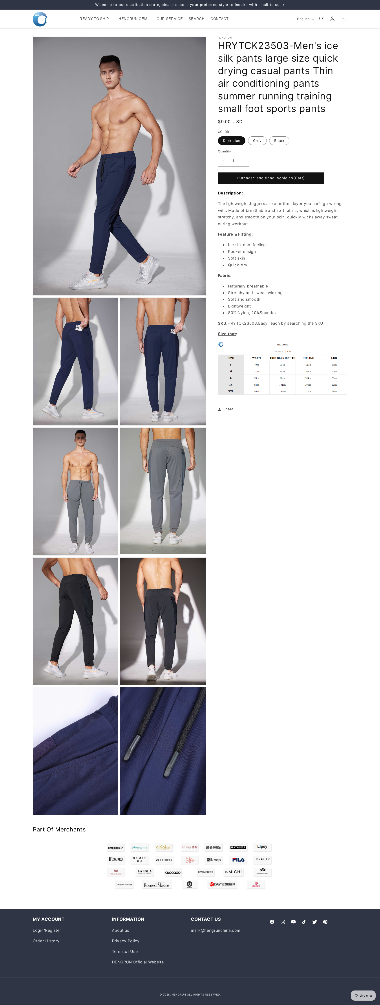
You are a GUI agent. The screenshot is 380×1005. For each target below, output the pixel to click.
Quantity (224, 151)
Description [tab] (230, 193)
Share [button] (228, 409)
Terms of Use (125, 951)
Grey (257, 141)
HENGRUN (179, 994)
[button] (96, 19)
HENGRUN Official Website (138, 962)
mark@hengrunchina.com (215, 930)
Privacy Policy (126, 941)
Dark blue (232, 141)
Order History (46, 941)
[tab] (282, 258)
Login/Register (47, 930)
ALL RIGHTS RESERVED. (204, 994)
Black (279, 141)
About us (120, 930)
